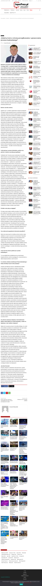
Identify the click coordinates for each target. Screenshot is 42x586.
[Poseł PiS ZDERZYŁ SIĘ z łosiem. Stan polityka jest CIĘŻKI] (30, 144)
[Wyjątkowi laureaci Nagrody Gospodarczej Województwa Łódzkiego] (23, 433)
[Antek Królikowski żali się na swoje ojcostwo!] (30, 104)
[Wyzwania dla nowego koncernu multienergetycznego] (5, 468)
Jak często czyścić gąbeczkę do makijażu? (36, 91)
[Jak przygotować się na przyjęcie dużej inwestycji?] (5, 433)
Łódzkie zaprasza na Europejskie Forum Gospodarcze (13, 449)
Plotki (28, 10)
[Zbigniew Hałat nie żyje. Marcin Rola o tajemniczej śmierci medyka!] (30, 119)
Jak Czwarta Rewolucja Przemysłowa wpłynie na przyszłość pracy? (14, 437)
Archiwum (7, 18)
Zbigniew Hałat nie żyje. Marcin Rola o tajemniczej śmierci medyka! (37, 120)
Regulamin (19, 0)
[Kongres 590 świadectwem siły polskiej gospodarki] (23, 458)
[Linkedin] (38, 1)
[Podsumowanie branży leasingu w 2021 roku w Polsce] (5, 421)
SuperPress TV (13, 12)
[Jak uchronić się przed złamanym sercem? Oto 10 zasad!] (30, 81)
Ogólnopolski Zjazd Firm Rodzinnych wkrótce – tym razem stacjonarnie (5, 507)
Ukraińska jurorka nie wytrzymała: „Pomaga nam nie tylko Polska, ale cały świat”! (37, 126)
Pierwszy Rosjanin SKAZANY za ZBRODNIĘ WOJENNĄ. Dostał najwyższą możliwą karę (37, 138)
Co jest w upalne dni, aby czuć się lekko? (37, 53)
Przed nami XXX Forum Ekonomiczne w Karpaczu (23, 538)
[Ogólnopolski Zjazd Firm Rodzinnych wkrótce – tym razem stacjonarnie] (5, 503)
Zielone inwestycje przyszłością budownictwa (13, 497)
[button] (39, 10)
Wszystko (25, 579)
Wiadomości (6, 10)
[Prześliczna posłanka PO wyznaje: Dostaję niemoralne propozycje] (30, 113)
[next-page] (3, 546)
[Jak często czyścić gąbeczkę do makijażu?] (30, 91)
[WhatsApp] (9, 393)
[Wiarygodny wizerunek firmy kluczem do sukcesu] (23, 519)
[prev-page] (1, 546)
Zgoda (21, 584)
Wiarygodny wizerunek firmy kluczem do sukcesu (23, 523)
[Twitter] (40, 1)
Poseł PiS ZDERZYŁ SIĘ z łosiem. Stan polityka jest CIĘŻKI (37, 143)
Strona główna (3, 18)
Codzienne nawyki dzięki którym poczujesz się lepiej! (37, 48)
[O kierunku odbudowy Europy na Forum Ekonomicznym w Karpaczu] (23, 503)
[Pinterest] (7, 393)
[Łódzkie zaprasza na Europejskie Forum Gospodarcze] (14, 444)
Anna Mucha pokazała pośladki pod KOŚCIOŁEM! (36, 67)
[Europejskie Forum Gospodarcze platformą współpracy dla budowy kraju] (5, 444)
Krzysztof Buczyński (14, 406)
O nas (13, 0)
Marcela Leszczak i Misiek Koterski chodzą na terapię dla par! (37, 72)
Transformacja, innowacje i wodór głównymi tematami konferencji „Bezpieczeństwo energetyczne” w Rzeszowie (4, 540)
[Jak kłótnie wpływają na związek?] (30, 77)
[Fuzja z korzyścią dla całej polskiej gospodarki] (23, 493)
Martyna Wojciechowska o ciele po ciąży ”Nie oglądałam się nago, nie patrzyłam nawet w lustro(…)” (37, 98)
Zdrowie (17, 10)
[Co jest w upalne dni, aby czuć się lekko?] (30, 53)
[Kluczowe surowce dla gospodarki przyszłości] (14, 458)
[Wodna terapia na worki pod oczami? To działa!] (30, 87)
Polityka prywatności (25, 0)
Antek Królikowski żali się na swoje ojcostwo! (36, 103)
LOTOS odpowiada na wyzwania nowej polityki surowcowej (5, 462)
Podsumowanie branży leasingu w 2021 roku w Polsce (4, 426)
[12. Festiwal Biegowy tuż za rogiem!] (14, 533)
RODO (25, 577)
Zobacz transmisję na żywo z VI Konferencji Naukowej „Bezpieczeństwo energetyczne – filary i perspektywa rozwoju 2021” (4, 525)
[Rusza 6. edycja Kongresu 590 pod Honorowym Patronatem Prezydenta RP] (5, 479)
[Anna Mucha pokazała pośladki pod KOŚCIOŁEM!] (30, 67)
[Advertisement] (21, 27)
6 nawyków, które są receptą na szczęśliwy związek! (37, 62)
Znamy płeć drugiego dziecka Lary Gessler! (36, 131)
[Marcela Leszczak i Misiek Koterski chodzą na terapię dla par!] (30, 71)
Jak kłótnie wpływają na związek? (37, 77)
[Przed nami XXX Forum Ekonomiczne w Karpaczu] (23, 533)
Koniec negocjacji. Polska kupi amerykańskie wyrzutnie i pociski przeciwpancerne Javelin (6, 400)
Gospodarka (6, 12)
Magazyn (30, 0)
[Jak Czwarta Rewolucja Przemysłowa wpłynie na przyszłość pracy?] (14, 433)
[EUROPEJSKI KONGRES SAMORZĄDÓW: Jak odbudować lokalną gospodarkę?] (23, 421)
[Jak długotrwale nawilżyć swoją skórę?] (30, 57)
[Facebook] (36, 1)
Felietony (12, 10)
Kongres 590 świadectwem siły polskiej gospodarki (22, 462)
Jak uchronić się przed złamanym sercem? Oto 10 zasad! (36, 82)
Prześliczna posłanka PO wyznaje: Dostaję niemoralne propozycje (36, 113)
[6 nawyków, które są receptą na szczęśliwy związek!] (30, 62)
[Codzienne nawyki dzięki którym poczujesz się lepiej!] (30, 49)
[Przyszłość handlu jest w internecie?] (23, 479)
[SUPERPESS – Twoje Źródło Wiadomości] (21, 5)
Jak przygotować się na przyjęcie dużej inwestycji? (4, 437)
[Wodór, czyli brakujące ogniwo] (5, 493)
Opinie (21, 10)
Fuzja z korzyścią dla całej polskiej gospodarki (22, 497)
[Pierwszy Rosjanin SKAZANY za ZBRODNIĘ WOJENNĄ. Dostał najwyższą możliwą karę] (30, 136)
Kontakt (16, 0)
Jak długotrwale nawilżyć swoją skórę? (36, 57)
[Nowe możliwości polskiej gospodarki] (14, 468)
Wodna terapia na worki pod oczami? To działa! (37, 86)
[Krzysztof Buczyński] (1, 43)
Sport (24, 10)
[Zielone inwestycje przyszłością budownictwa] (14, 493)
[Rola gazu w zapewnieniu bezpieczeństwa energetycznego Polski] (14, 519)
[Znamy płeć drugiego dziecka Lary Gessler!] (30, 131)
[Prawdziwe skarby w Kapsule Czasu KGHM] (14, 421)
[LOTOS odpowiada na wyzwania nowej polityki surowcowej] (5, 458)
